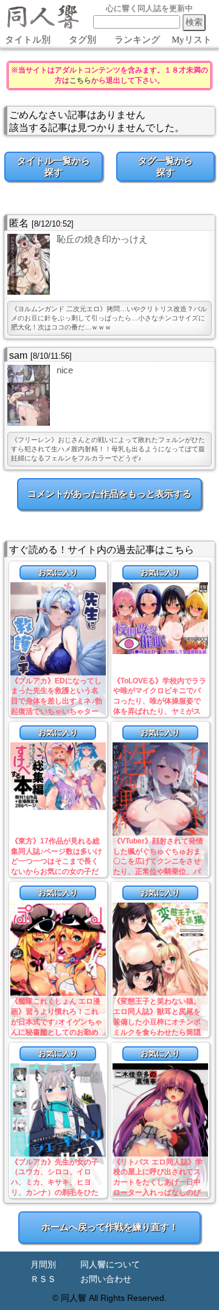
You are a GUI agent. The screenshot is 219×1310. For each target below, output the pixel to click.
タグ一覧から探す (165, 166)
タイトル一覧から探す (53, 166)
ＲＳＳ (43, 1279)
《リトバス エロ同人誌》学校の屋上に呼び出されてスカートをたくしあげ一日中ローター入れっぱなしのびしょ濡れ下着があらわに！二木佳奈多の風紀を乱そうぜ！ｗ (158, 1193)
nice (65, 370)
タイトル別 (27, 39)
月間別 (43, 1264)
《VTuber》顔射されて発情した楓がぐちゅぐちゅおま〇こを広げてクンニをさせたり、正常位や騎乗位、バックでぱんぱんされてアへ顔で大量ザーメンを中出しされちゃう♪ (158, 872)
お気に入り (58, 572)
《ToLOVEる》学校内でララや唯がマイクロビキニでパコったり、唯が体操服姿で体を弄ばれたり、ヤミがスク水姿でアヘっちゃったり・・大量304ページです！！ (159, 712)
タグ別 (82, 39)
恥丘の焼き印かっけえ (102, 239)
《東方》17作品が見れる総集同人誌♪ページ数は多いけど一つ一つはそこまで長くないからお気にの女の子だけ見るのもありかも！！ (56, 861)
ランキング (137, 39)
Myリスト (192, 39)
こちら (80, 80)
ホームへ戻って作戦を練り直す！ (109, 1227)
